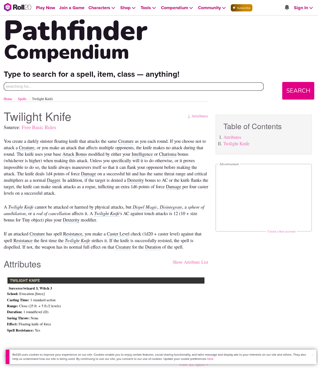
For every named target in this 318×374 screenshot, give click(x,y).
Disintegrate (171, 207)
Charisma (167, 154)
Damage (88, 173)
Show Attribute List (190, 262)
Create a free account (282, 231)
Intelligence (142, 154)
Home (8, 98)
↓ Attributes (198, 116)
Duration (153, 247)
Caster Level (118, 233)
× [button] (313, 355)
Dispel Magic (145, 207)
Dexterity (135, 180)
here (210, 359)
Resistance (72, 233)
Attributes (232, 137)
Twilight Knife (236, 143)
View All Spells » (193, 364)
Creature (126, 141)
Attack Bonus (74, 154)
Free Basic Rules (39, 127)
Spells (22, 98)
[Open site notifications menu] (286, 7)
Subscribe (243, 8)
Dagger (53, 180)
